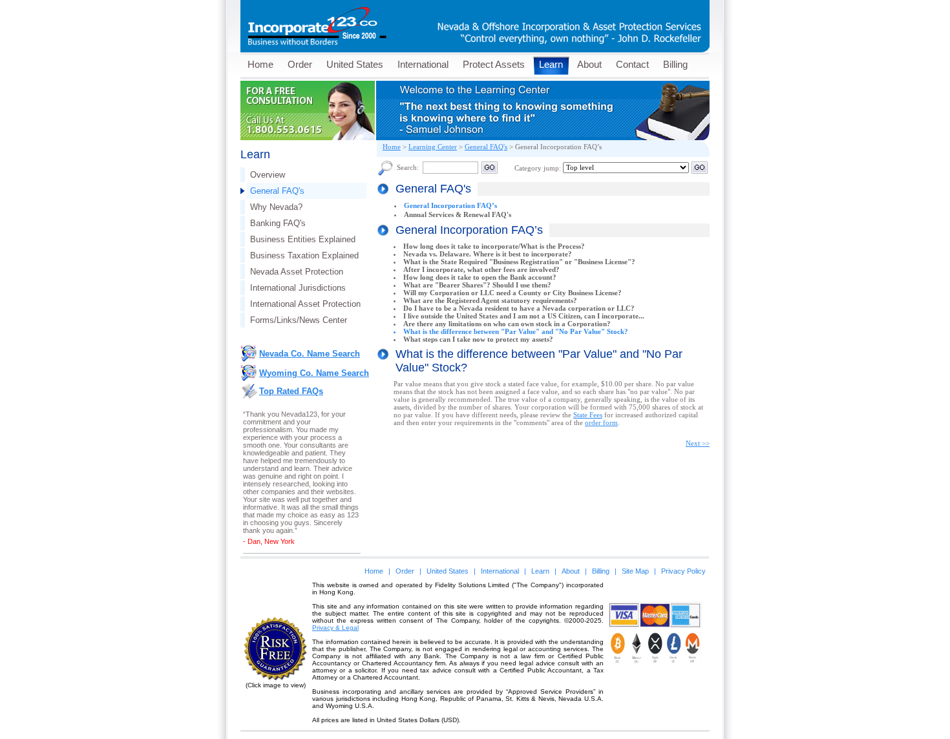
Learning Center (432, 147)
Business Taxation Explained (304, 255)
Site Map (635, 571)
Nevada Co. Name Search (309, 354)
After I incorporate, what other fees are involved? (481, 269)
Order (300, 64)
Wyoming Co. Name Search (314, 373)
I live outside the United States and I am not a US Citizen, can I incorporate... (523, 316)
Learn (551, 64)
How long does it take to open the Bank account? (479, 277)
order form (601, 422)
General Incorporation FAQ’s (450, 205)
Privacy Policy (683, 571)
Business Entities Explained (302, 239)
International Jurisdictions (298, 288)
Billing (675, 64)
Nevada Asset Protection (296, 271)
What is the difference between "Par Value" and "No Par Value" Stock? (515, 331)
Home (260, 64)
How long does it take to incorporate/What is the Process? (494, 246)
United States (354, 64)
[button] (655, 684)
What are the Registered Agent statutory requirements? (490, 300)
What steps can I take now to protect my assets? (478, 339)
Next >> (698, 443)
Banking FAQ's (278, 223)
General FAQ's (277, 191)
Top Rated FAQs (291, 391)
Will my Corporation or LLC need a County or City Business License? (512, 293)
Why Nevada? (276, 207)
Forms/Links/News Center (298, 320)
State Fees (587, 415)
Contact (632, 64)
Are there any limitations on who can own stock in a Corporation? (507, 324)
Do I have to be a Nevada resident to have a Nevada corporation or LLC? (519, 308)
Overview (267, 175)
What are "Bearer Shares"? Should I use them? (477, 285)
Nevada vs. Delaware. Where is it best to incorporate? (487, 254)
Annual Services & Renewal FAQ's (457, 214)
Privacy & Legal (335, 627)
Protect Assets (494, 64)
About (589, 64)
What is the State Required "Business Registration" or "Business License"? (519, 261)
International (423, 64)
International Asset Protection (305, 304)
